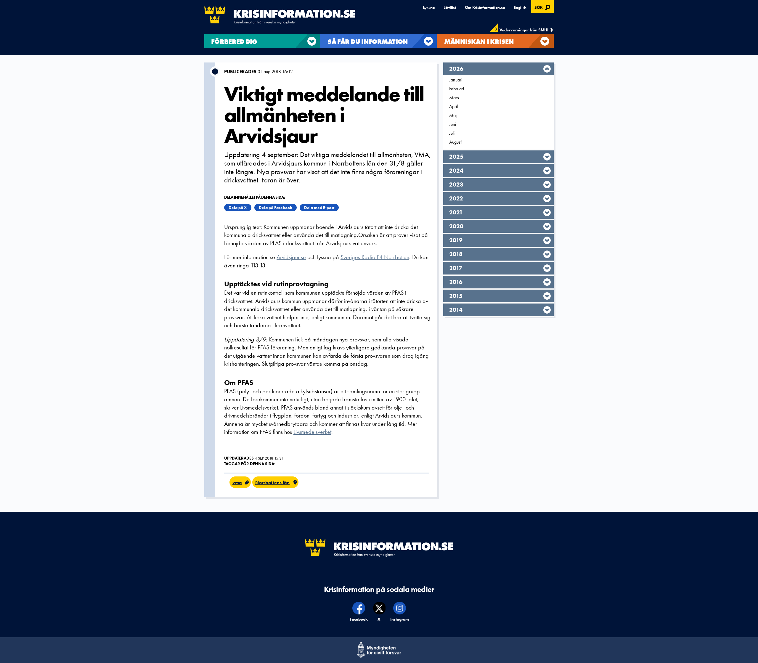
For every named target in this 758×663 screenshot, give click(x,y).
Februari (456, 89)
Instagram (399, 619)
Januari (455, 80)
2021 (456, 212)
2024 (456, 170)
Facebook (359, 619)
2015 (455, 296)
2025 (456, 156)
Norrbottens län (272, 482)
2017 (455, 268)
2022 (456, 198)
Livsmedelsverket (312, 432)
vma (237, 482)
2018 (455, 254)
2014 (455, 310)
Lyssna (429, 7)
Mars (454, 97)
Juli (452, 133)
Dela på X (238, 207)
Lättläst (450, 7)
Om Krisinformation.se (485, 7)
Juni (452, 124)
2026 (456, 69)
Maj (453, 115)
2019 (455, 240)
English (520, 7)
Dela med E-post (319, 207)
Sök (543, 7)
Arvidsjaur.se (291, 257)
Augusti (455, 142)
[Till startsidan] (279, 15)
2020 (456, 226)
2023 (456, 184)
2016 (455, 282)
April (453, 106)
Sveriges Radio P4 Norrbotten (375, 257)
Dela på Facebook (275, 207)
